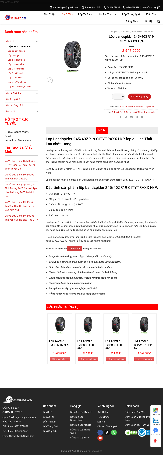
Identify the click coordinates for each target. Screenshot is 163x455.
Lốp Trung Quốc (131, 14)
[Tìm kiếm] (159, 21)
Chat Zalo (156, 424)
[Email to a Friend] (131, 117)
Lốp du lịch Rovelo (16, 51)
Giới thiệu (49, 14)
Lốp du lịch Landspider (19, 46)
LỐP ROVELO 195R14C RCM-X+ (59, 343)
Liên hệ (148, 21)
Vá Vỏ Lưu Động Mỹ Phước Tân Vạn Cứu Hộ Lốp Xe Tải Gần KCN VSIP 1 (19, 206)
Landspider (150, 112)
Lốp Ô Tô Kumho (16, 64)
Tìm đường (156, 414)
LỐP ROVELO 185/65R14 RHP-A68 (114, 345)
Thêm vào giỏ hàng (59, 359)
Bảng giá (131, 21)
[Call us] (114, 432)
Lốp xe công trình (14, 105)
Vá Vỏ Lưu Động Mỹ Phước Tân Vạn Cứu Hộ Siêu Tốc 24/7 (21, 217)
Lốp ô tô (65, 14)
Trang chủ (114, 31)
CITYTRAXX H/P (134, 112)
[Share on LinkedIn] (142, 117)
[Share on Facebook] (120, 117)
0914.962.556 (21, 431)
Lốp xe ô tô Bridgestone (19, 86)
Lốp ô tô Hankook (16, 59)
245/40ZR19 (118, 112)
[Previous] (47, 340)
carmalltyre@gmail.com (21, 436)
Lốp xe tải (84, 14)
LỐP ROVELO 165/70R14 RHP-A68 (143, 345)
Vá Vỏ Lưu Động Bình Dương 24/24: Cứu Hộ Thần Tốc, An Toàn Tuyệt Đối (20, 165)
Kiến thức (152, 14)
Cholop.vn (97, 451)
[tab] (102, 130)
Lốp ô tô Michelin (16, 73)
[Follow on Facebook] (100, 432)
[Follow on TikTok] (107, 432)
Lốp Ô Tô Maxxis (16, 68)
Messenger (155, 434)
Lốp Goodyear (14, 55)
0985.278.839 (21, 426)
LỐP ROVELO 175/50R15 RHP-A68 (86, 345)
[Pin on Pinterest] (136, 117)
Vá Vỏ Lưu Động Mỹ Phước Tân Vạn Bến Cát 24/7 (19, 176)
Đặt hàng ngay (139, 96)
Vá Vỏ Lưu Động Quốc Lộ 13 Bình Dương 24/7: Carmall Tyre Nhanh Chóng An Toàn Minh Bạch (21, 190)
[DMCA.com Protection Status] (131, 432)
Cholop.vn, (74, 248)
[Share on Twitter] (126, 117)
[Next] (156, 340)
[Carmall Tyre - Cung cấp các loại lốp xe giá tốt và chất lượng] (18, 17)
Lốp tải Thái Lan (107, 14)
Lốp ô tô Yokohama (17, 82)
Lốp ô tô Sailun (15, 77)
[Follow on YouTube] (100, 438)
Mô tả (102, 130)
